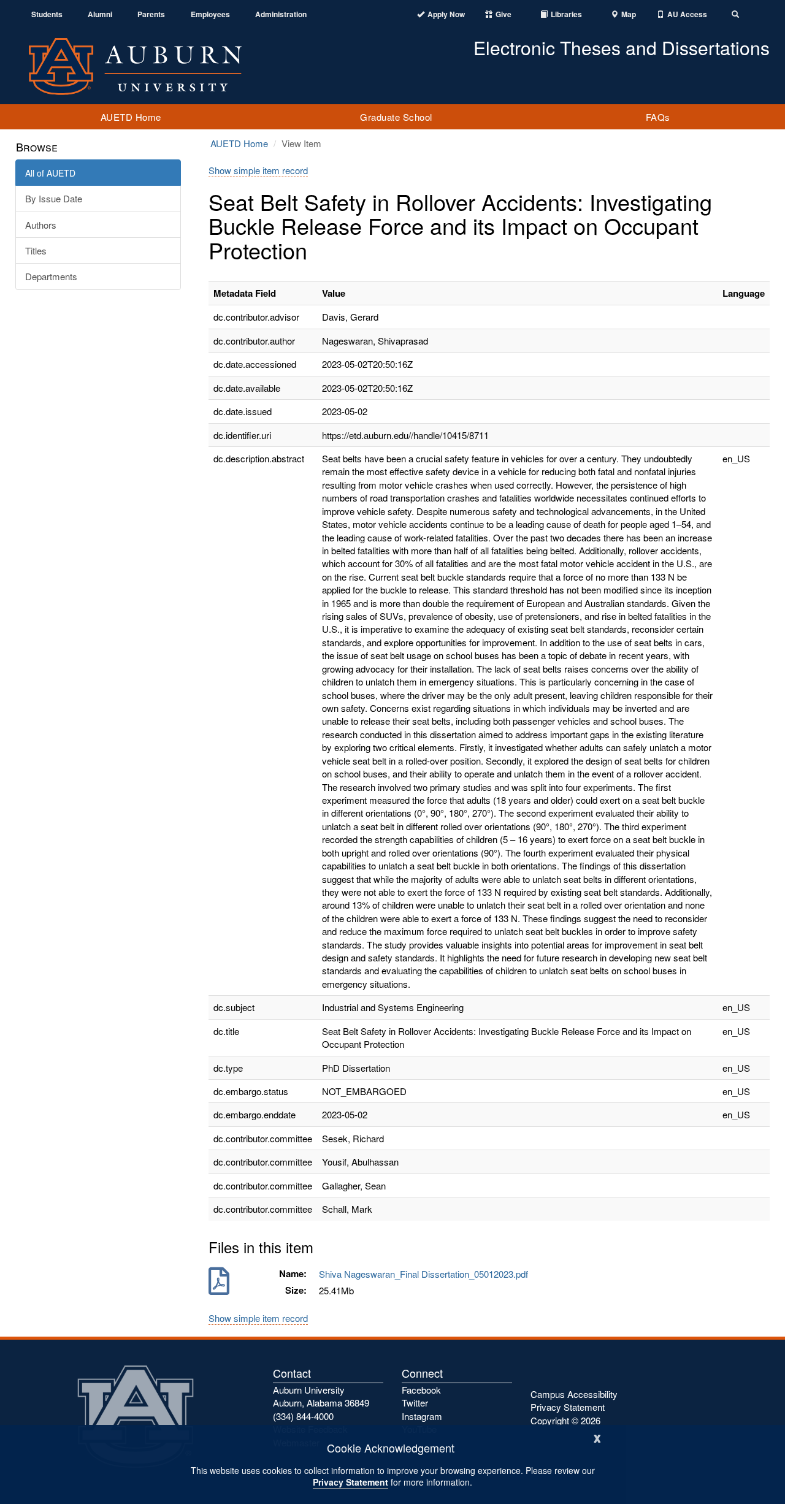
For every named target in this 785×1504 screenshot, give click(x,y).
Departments (51, 276)
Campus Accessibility (574, 1394)
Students (47, 14)
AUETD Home (131, 116)
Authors (40, 224)
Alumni (100, 14)
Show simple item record (258, 170)
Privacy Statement (350, 1482)
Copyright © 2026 (565, 1420)
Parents (151, 14)
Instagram (422, 1416)
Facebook (421, 1389)
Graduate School (396, 116)
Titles (36, 250)
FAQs (658, 116)
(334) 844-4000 (303, 1416)
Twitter (415, 1402)
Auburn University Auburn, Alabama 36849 (321, 1396)
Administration (281, 14)
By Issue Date (53, 198)
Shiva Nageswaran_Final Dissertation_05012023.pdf (426, 1273)
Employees (210, 14)
